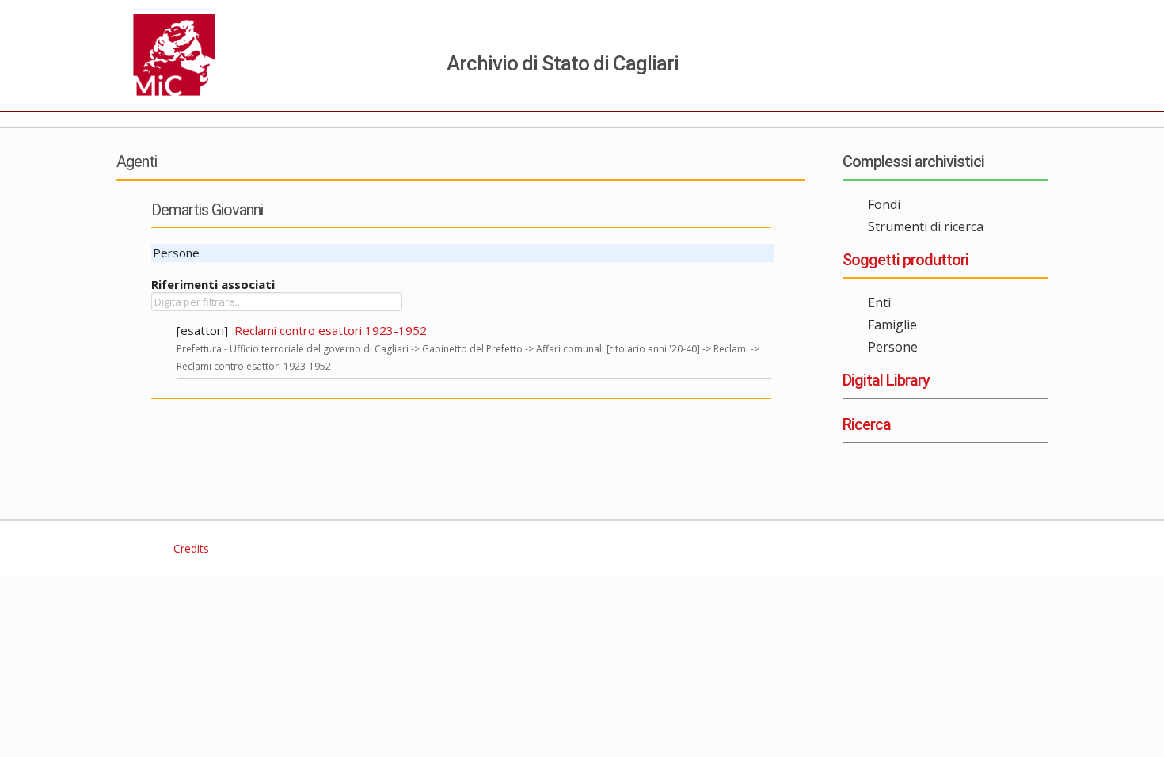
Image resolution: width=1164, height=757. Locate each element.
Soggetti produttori (905, 259)
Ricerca (867, 424)
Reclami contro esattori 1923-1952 (330, 330)
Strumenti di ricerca (925, 226)
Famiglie (892, 324)
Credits (189, 548)
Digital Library (886, 380)
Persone (893, 347)
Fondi (884, 204)
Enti (879, 302)
